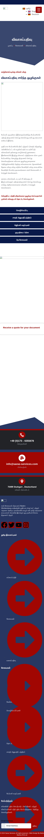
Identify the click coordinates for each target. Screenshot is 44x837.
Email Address (7, 821)
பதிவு (34, 826)
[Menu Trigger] (39, 10)
